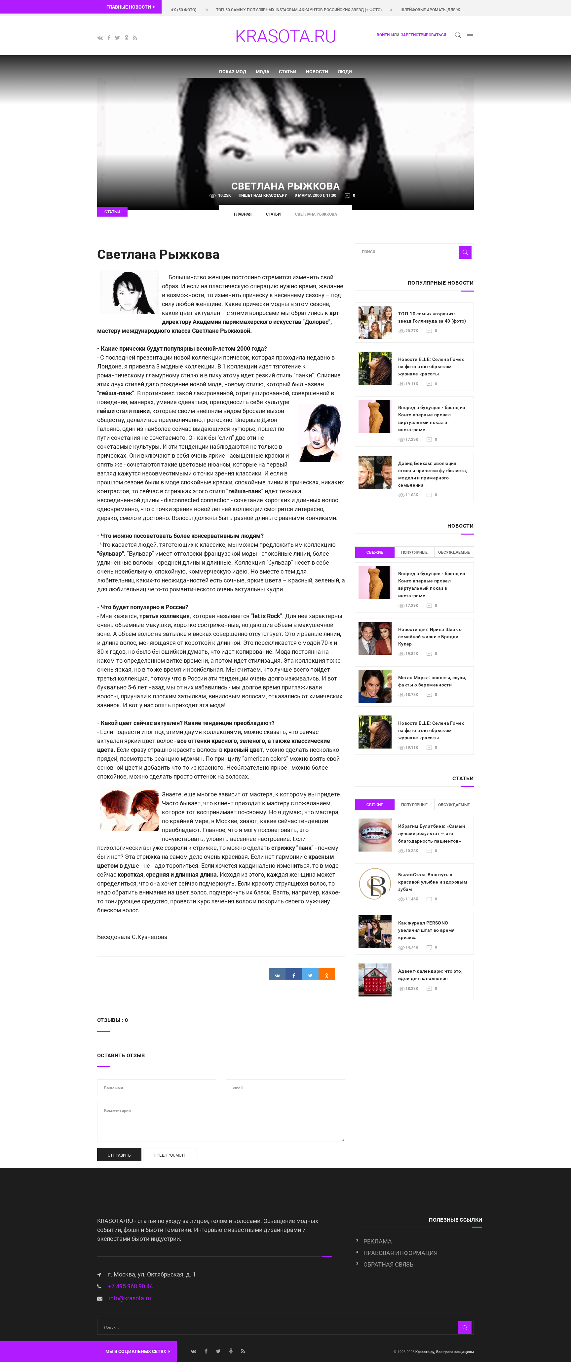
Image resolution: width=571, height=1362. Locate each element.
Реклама (377, 1241)
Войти (383, 35)
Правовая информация (400, 1252)
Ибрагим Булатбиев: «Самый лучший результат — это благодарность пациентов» (431, 833)
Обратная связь (388, 1264)
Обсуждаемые (454, 552)
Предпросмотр (170, 1155)
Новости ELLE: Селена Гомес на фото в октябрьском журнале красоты (431, 366)
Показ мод (232, 71)
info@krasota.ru (130, 1298)
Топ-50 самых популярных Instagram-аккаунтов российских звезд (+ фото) (273, 10)
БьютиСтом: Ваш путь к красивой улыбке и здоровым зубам (432, 882)
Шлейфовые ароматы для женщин (411, 10)
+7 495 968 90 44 (130, 1286)
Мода (262, 71)
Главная (242, 214)
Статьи (287, 71)
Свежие (374, 552)
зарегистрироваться (423, 35)
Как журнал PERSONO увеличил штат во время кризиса (426, 930)
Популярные (414, 552)
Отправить (119, 1155)
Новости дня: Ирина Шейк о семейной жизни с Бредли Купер (430, 636)
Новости (317, 71)
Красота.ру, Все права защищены (444, 1352)
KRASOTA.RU (285, 36)
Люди (345, 71)
